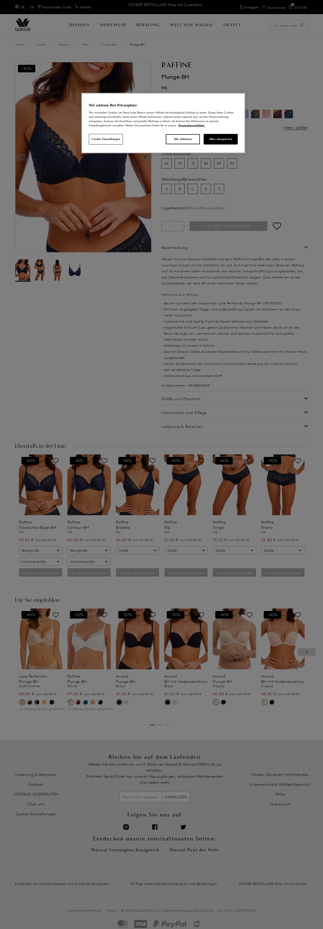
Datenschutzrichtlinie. (191, 125)
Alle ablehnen (183, 138)
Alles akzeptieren (220, 138)
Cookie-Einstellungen (106, 138)
